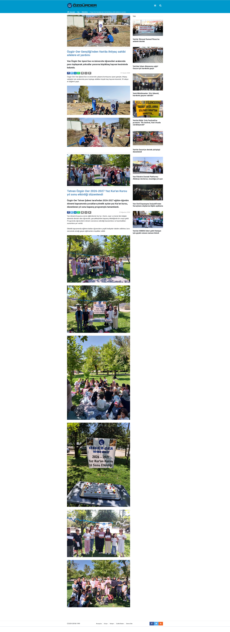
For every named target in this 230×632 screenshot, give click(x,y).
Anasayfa (99, 623)
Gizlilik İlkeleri (120, 623)
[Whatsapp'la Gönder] (78, 73)
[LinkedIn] (75, 73)
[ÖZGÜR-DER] (82, 5)
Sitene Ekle (129, 623)
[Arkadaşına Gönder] (82, 73)
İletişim (112, 623)
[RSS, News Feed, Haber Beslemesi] (160, 623)
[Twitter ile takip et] (156, 623)
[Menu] (155, 5)
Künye (106, 623)
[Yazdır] (86, 73)
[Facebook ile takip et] (152, 623)
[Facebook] (68, 73)
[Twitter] (71, 73)
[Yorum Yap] (89, 73)
